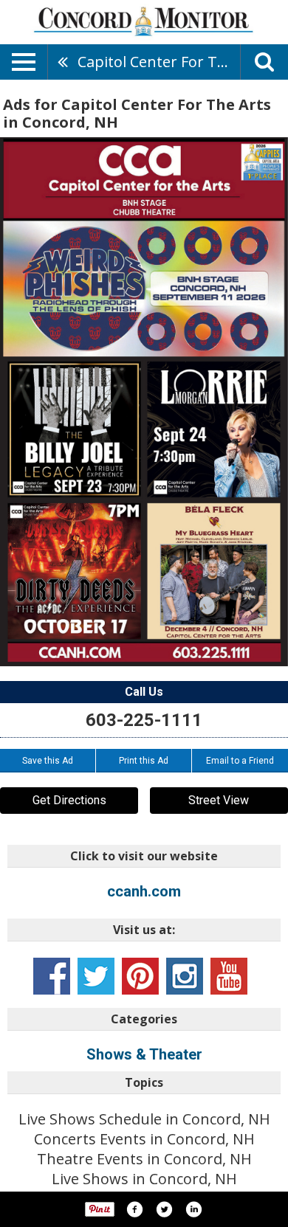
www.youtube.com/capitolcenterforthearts (228, 976)
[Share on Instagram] (193, 1209)
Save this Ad (47, 761)
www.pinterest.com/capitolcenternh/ (140, 976)
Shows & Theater (144, 1054)
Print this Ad (143, 761)
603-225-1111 (144, 720)
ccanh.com (144, 891)
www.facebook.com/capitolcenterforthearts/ (51, 976)
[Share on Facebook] (134, 1209)
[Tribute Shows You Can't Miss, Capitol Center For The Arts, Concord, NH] (144, 401)
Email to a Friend (240, 761)
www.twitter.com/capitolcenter (96, 976)
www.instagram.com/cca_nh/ (184, 976)
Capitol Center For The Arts (159, 62)
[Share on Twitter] (164, 1209)
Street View (218, 800)
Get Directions (69, 800)
